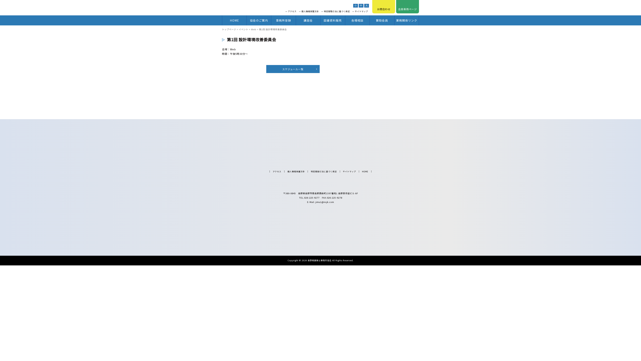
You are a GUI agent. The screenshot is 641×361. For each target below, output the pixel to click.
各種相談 (357, 20)
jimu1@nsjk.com (324, 202)
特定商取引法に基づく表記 (337, 11)
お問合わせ (383, 9)
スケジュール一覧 (292, 69)
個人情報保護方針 (310, 11)
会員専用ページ (407, 9)
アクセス (292, 11)
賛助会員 (382, 20)
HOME (234, 20)
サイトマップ (361, 11)
